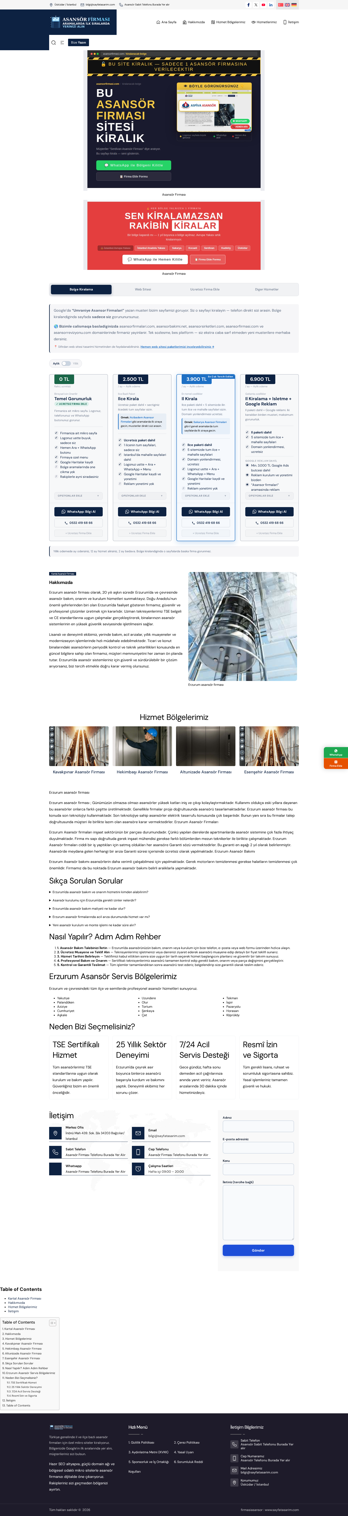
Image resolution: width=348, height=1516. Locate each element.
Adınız (227, 1118)
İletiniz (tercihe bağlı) (238, 1182)
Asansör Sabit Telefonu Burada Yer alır (147, 4)
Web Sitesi (143, 289)
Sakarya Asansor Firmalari (210, 422)
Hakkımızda (16, 1303)
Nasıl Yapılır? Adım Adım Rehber (26, 1368)
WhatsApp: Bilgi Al (81, 512)
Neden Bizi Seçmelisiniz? (21, 1378)
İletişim (13, 1311)
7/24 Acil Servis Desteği (26, 1391)
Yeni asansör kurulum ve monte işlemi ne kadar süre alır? (94, 925)
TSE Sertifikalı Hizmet (24, 1382)
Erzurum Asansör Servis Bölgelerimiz (30, 1373)
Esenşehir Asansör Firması (269, 772)
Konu (226, 1161)
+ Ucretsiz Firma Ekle (78, 533)
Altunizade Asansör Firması (206, 772)
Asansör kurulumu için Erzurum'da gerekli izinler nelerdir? (94, 900)
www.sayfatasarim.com (282, 1510)
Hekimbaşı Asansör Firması (142, 772)
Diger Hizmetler (267, 289)
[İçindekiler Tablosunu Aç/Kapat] (50, 1323)
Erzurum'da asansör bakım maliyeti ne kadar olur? (89, 908)
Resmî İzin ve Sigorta (24, 1395)
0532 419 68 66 (81, 523)
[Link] (121, 5)
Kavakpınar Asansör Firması (79, 772)
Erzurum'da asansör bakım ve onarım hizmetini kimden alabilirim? (100, 892)
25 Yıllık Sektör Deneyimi (26, 1387)
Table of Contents (18, 1405)
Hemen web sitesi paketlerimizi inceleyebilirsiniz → (177, 347)
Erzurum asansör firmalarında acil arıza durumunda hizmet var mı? (101, 917)
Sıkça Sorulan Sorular (19, 1363)
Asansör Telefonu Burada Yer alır (265, 1460)
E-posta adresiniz (236, 1139)
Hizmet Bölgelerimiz (22, 1307)
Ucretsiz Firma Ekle (205, 289)
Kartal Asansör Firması (24, 1298)
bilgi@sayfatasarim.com (100, 4)
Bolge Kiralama (81, 289)
